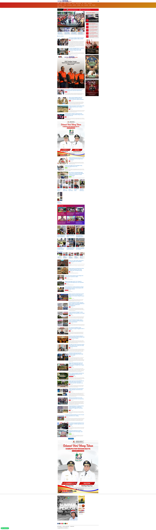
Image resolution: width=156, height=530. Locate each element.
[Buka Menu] (98, 1)
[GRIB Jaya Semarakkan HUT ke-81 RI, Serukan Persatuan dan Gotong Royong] (62, 401)
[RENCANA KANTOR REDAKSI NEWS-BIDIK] (80, 209)
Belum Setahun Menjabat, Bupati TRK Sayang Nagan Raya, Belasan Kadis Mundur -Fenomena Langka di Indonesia (76, 98)
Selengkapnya (71, 438)
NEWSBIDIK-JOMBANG (71, 376)
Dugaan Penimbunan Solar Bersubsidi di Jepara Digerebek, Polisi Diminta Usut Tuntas (78, 9)
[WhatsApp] (64, 523)
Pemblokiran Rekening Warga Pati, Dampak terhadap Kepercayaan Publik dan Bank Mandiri (76, 354)
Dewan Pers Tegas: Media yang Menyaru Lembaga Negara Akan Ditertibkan (76, 261)
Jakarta (67, 233)
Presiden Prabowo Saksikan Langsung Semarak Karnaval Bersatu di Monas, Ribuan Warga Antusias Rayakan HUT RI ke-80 (74, 114)
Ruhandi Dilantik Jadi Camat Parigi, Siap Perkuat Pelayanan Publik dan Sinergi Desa (93, 36)
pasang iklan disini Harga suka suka (70, 222)
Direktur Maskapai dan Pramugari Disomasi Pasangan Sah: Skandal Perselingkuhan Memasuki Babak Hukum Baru (70, 24)
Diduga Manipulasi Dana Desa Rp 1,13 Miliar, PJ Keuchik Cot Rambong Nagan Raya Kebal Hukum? (76, 158)
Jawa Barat (70, 339)
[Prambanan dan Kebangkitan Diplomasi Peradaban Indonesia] (61, 242)
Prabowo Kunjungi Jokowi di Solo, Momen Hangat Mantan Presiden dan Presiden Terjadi (70, 214)
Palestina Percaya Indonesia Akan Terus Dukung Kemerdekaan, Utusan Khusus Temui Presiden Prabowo (79, 222)
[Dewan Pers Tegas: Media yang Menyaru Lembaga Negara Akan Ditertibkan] (62, 263)
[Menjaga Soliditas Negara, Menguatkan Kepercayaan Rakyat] (71, 229)
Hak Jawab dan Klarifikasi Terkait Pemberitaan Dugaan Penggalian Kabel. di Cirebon (76, 190)
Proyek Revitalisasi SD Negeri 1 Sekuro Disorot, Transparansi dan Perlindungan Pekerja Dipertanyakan (70, 190)
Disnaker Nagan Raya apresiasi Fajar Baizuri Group (93, 24)
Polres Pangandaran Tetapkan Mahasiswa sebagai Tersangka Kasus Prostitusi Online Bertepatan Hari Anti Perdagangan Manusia (74, 287)
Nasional (70, 100)
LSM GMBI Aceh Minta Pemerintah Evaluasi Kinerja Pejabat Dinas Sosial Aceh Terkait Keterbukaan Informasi (76, 345)
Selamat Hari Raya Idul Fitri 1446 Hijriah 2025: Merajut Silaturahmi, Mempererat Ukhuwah (62, 222)
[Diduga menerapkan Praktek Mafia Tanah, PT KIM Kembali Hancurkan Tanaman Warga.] (62, 108)
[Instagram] (61, 523)
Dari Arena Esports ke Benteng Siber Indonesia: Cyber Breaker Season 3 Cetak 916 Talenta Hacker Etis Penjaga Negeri (80, 236)
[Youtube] (62, 523)
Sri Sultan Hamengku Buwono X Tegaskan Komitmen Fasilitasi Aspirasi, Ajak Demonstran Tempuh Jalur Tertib (76, 49)
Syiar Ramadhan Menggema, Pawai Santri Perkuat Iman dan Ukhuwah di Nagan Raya (93, 30)
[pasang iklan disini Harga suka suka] (71, 218)
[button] (60, 31)
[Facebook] (58, 523)
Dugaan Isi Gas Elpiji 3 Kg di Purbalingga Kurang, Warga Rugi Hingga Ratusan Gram (73, 166)
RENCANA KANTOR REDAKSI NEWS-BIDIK (79, 213)
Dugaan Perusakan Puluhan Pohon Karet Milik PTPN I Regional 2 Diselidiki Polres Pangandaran (61, 236)
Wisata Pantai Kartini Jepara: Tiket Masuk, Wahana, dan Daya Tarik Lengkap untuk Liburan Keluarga (61, 214)
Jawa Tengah (66, 167)
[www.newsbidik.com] (64, 1)
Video (76, 211)
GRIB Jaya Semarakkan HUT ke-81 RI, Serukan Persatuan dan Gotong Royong (76, 398)
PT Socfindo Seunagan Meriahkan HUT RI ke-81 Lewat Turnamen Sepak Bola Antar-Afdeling (74, 415)
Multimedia (68, 220)
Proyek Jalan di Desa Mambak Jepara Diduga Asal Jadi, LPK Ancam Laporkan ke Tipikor (74, 276)
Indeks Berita (72, 526)
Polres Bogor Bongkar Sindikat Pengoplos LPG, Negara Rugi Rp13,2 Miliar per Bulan (76, 38)
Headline (59, 220)
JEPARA (69, 400)
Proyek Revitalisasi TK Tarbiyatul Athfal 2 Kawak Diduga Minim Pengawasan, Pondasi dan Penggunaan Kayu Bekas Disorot (76, 407)
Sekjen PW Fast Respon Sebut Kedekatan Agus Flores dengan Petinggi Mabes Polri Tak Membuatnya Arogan (61, 33)
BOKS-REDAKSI (59, 526)
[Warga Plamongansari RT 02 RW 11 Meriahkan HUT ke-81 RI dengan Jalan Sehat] (62, 433)
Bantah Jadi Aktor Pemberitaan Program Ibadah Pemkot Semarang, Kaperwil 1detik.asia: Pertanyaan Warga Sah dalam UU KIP (60, 257)
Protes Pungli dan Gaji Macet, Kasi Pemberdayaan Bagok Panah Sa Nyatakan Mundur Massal (93, 27)
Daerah (69, 40)
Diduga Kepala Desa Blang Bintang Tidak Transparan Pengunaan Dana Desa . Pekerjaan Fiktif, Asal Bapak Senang (76, 269)
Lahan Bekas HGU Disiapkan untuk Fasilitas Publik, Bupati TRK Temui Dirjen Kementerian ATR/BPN (80, 248)
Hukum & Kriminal (66, 290)
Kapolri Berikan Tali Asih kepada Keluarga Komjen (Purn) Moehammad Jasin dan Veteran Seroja (74, 90)
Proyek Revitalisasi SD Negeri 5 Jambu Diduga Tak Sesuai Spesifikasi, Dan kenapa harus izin (65, 190)
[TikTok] (65, 523)
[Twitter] (59, 523)
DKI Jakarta (59, 21)
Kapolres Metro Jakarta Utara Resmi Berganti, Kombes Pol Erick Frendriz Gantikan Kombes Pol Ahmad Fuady (81, 33)
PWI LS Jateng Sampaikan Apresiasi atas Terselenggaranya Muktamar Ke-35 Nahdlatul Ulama (76, 374)
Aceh (69, 109)
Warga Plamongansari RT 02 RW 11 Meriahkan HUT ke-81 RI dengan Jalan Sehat (76, 431)
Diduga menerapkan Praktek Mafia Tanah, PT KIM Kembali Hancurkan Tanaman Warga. (76, 106)
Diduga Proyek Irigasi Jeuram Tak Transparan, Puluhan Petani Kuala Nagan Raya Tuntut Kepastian (74, 282)
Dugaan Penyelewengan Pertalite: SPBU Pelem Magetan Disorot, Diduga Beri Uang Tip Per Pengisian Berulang (92, 9)
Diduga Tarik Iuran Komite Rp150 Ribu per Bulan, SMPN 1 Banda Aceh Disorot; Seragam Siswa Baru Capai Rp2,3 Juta (82, 190)
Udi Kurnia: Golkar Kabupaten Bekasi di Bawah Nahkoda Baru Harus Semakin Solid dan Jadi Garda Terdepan (76, 337)
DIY (69, 51)
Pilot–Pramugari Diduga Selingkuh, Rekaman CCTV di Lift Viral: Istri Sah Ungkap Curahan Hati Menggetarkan (67, 33)
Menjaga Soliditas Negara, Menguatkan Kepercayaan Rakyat (71, 236)
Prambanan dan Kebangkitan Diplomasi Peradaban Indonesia (60, 248)
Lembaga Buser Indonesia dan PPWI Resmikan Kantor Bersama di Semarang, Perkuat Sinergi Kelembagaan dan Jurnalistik (71, 248)
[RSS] (67, 523)
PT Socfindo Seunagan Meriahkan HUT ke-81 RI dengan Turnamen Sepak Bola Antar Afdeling (76, 423)
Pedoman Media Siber (66, 526)
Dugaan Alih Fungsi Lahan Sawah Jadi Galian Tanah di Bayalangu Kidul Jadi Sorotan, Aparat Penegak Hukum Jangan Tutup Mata (76, 364)
